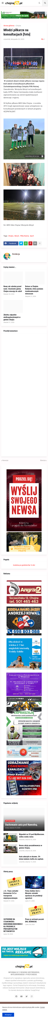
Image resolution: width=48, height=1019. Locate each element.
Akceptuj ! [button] (8, 1015)
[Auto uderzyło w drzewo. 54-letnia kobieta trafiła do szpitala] (10, 859)
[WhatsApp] (26, 243)
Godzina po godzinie (20, 565)
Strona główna (8, 25)
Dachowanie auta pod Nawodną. (21, 824)
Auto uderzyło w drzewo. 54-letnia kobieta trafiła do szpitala (31, 857)
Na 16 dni (31, 565)
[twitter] (27, 996)
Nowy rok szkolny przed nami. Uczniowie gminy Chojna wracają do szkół (12, 288)
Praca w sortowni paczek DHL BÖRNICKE (34, 920)
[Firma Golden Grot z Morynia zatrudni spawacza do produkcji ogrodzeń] (35, 882)
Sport (32, 236)
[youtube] (21, 996)
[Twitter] (21, 243)
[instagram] (32, 996)
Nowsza (5, 460)
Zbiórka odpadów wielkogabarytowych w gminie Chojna (11, 317)
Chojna (18, 25)
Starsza (43, 460)
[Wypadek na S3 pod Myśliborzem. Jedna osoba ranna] (10, 837)
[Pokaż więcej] (40, 243)
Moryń (16, 236)
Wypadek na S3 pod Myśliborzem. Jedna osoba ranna (32, 835)
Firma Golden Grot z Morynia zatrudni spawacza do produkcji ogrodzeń (33, 894)
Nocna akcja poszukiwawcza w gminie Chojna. (30, 846)
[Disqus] (24, 364)
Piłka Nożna (24, 236)
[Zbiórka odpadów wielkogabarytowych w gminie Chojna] (13, 306)
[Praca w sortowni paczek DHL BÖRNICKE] (35, 910)
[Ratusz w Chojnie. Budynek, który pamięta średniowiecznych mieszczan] (35, 278)
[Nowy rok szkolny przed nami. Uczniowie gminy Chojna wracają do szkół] (13, 278)
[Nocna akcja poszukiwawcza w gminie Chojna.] (10, 848)
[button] (2, 3)
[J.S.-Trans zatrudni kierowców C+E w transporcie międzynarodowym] (13, 882)
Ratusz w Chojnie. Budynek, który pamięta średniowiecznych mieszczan (34, 290)
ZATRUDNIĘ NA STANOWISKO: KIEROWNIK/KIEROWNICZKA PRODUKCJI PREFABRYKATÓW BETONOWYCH (12, 925)
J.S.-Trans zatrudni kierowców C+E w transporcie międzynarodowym (10, 894)
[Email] (35, 243)
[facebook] (16, 996)
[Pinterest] (30, 243)
